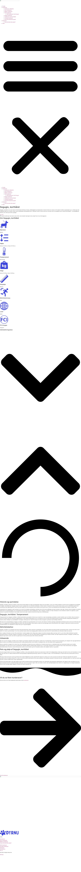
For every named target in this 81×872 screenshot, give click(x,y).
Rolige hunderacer (8, 15)
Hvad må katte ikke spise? (9, 22)
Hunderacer (4, 7)
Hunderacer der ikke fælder (10, 16)
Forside (3, 6)
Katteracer (4, 20)
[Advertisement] (40, 863)
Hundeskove (2, 849)
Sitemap (1, 854)
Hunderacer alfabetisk (9, 8)
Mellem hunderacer (8, 11)
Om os (1, 850)
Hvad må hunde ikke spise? (10, 19)
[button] (40, 105)
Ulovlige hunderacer (8, 18)
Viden (3, 23)
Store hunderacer (8, 10)
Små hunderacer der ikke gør (13, 14)
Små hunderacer (7, 12)
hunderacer (26, 680)
